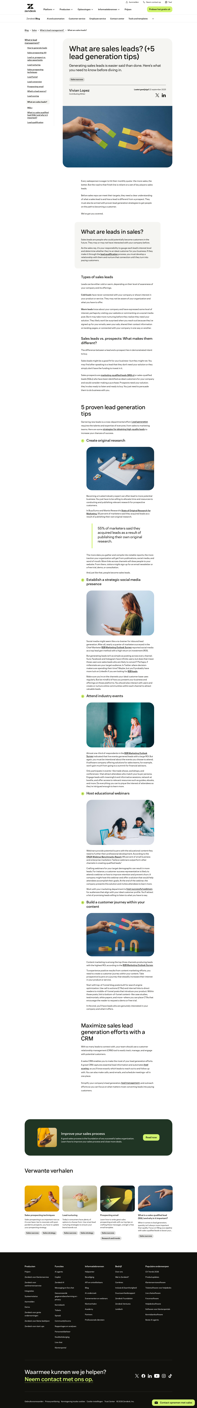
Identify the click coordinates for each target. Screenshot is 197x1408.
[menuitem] (168, 2)
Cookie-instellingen (95, 1401)
